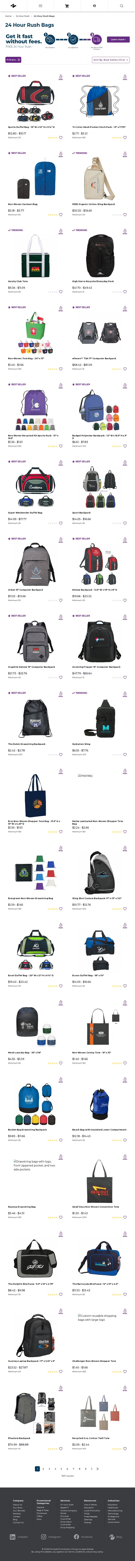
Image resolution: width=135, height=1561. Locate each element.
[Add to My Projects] (61, 138)
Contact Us (18, 1522)
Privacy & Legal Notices (82, 1549)
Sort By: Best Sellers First (109, 60)
